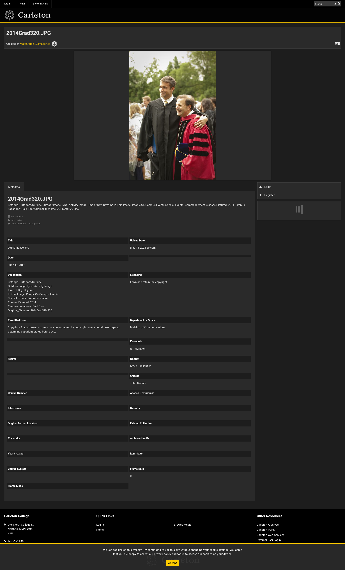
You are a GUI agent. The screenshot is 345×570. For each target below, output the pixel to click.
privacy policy (162, 554)
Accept (172, 563)
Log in (7, 3)
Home (22, 3)
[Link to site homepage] (27, 15)
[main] (172, 266)
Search (339, 3)
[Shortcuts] (337, 43)
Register (269, 195)
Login (267, 186)
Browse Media (40, 3)
